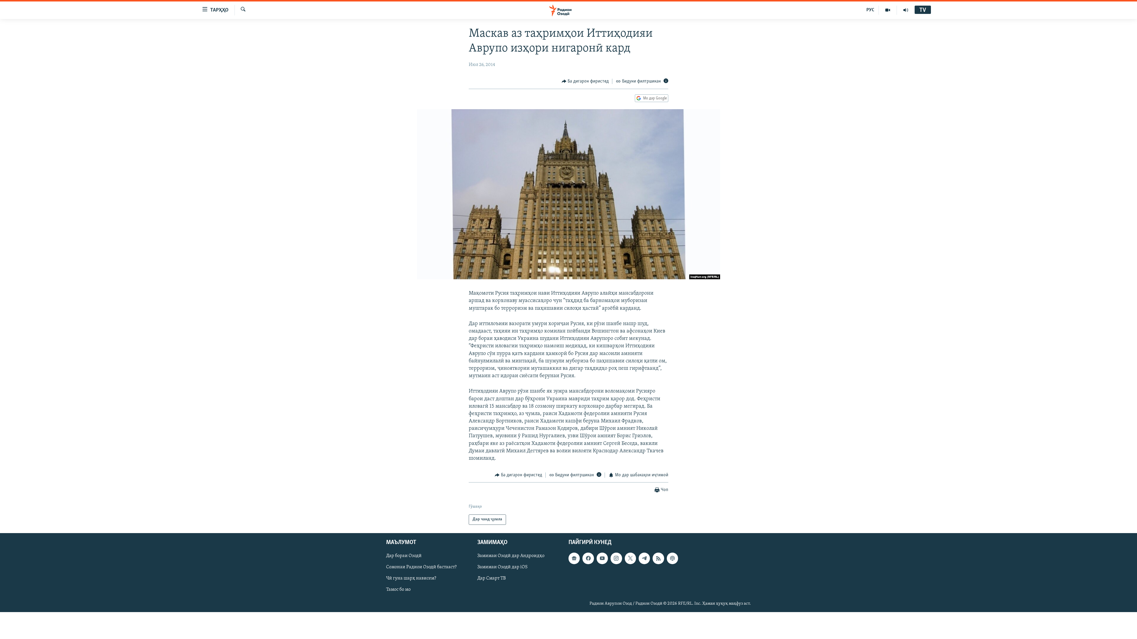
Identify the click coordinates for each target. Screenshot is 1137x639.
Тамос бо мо (398, 589)
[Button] (585, 81)
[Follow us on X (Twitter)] (630, 558)
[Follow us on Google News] (574, 558)
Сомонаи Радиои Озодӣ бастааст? (421, 567)
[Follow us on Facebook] (588, 558)
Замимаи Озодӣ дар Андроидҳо (511, 556)
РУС (870, 10)
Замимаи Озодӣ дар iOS (502, 567)
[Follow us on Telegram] (644, 558)
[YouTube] (888, 10)
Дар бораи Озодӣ (404, 556)
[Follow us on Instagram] (616, 558)
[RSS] (658, 558)
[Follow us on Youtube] (602, 558)
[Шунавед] (906, 10)
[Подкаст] (672, 558)
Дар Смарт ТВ (491, 578)
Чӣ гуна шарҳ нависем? (411, 578)
